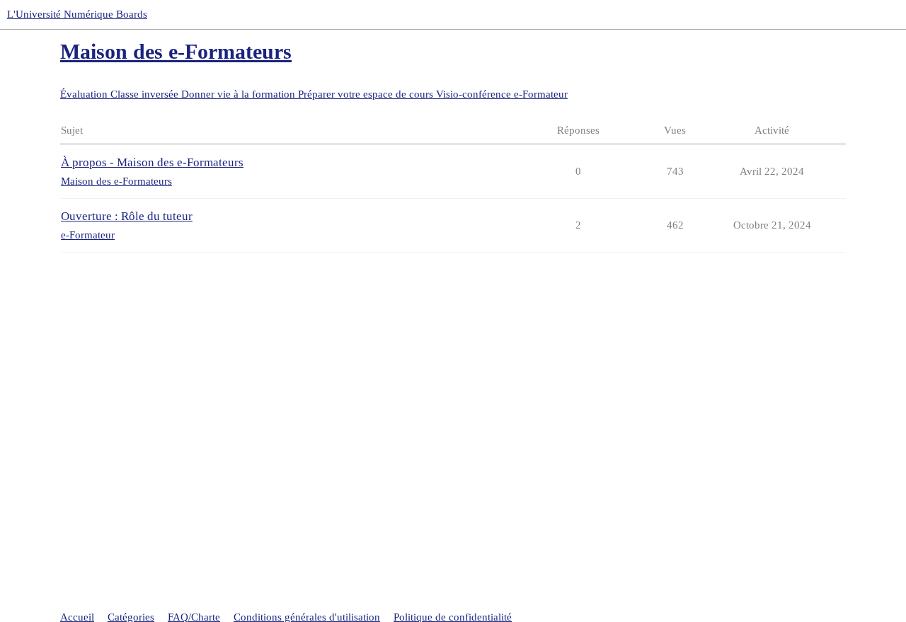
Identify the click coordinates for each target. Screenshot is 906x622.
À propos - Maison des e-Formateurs (152, 162)
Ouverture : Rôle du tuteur (127, 216)
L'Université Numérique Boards (77, 14)
